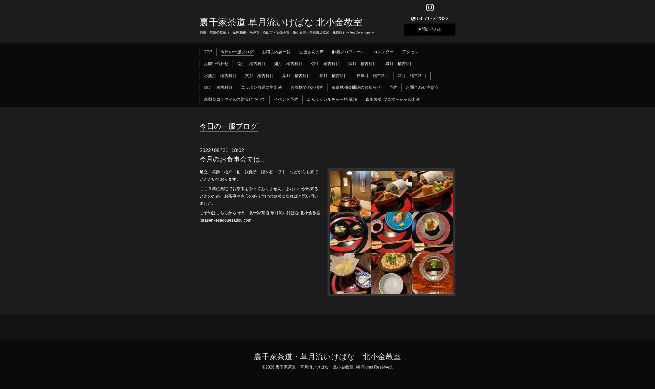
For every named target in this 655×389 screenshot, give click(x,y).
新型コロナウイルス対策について (234, 99)
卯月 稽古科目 (362, 63)
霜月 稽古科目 (412, 75)
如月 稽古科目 (288, 63)
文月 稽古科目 (259, 75)
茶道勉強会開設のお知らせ (356, 87)
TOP (208, 52)
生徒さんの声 (311, 52)
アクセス (410, 52)
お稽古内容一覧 (276, 52)
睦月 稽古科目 (251, 63)
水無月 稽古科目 (220, 75)
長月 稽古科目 (333, 75)
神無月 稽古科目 (372, 75)
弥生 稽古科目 (325, 63)
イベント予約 (286, 99)
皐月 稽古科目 (399, 63)
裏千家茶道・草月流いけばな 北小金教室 (327, 356)
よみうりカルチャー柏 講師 (332, 99)
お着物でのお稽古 (306, 87)
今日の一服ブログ (237, 52)
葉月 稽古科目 (296, 75)
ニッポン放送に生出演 (261, 87)
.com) (248, 220)
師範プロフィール (348, 52)
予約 (393, 87)
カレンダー (383, 52)
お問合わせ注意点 (422, 87)
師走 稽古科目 (218, 87)
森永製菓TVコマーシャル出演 (392, 99)
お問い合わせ (430, 29)
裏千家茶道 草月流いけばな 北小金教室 (281, 22)
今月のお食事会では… (233, 159)
